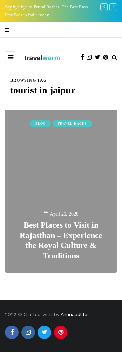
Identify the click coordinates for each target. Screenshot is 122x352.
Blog (40, 123)
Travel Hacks (72, 123)
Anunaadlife (74, 314)
